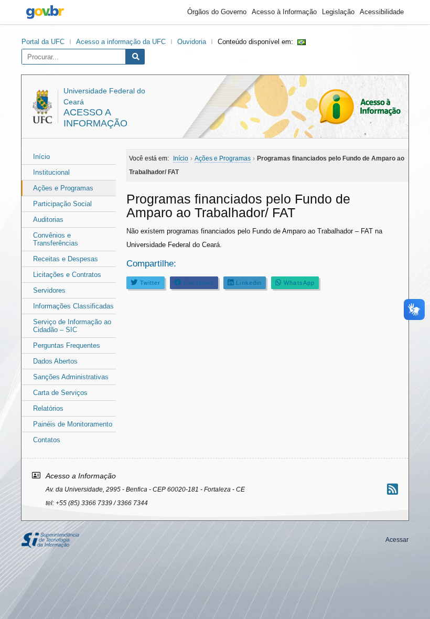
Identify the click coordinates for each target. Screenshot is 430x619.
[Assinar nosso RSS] (392, 489)
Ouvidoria (191, 42)
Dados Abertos (55, 361)
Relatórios (48, 408)
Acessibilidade (382, 12)
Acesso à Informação (284, 12)
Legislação (338, 12)
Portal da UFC (43, 42)
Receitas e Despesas (65, 259)
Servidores (49, 290)
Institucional (51, 172)
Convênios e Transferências (55, 239)
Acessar (396, 539)
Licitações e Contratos (67, 275)
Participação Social (62, 204)
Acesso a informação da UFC (121, 42)
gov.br (45, 12)
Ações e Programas (63, 188)
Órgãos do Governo (216, 12)
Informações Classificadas (73, 306)
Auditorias (48, 219)
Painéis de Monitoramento (72, 424)
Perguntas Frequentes (66, 345)
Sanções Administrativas (71, 377)
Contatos (46, 440)
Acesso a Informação (95, 118)
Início (41, 157)
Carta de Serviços (60, 393)
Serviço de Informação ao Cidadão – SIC (72, 326)
